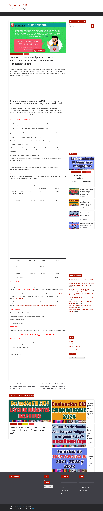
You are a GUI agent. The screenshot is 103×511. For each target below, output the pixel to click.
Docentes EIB (18, 5)
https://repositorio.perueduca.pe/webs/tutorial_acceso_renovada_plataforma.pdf (36, 305)
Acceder (71, 341)
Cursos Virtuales (41, 14)
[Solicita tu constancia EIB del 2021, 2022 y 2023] (74, 225)
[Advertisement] (38, 88)
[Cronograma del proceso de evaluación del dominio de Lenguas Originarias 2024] (74, 204)
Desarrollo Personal (76, 172)
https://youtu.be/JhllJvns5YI (19, 298)
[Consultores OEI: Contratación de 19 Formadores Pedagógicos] (81, 163)
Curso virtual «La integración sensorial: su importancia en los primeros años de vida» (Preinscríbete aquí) (22, 386)
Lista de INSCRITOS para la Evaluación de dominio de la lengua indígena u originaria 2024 (86, 192)
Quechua (12, 14)
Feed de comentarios (74, 346)
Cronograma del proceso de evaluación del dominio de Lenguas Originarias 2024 (86, 203)
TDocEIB (22, 67)
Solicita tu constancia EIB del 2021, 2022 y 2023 (86, 224)
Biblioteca (31, 14)
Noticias (58, 14)
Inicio (21, 53)
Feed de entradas (73, 344)
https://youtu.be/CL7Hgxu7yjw (55, 293)
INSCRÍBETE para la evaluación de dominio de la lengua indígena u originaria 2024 (86, 215)
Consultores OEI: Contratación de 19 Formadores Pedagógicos (82, 178)
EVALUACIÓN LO (21, 14)
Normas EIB (25, 424)
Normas (51, 14)
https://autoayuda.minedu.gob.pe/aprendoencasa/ (28, 351)
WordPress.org (73, 349)
